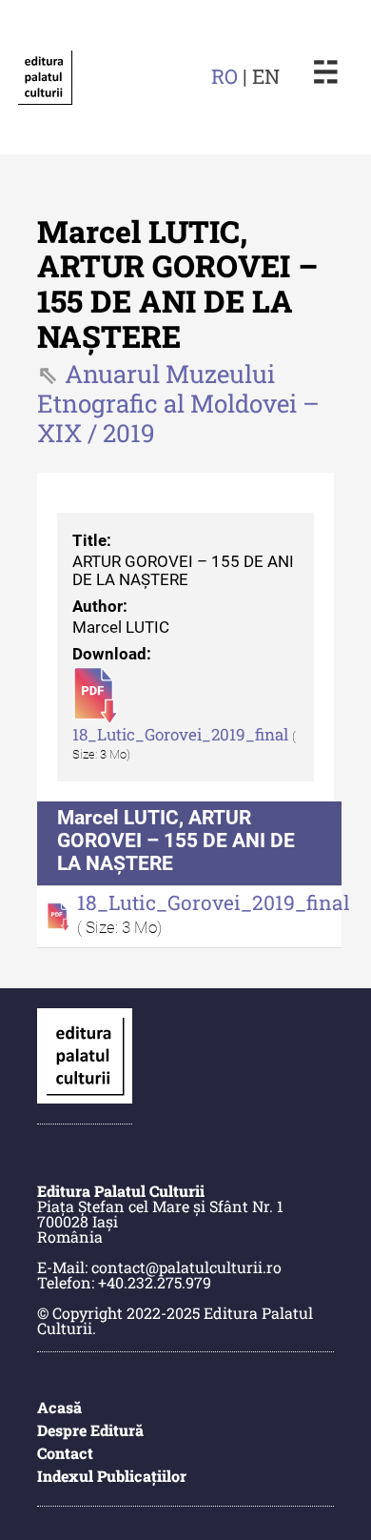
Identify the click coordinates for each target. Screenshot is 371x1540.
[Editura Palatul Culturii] (44, 77)
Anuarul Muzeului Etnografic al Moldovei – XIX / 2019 (178, 403)
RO (224, 76)
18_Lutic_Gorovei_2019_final (182, 734)
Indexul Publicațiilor (111, 1476)
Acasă (59, 1407)
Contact (65, 1453)
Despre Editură (90, 1430)
